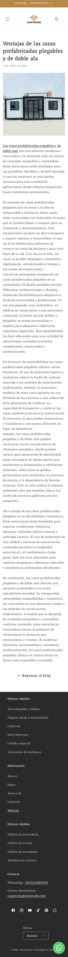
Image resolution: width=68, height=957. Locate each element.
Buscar (12, 776)
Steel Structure (18, 734)
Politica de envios (20, 843)
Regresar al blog (36, 676)
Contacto (14, 801)
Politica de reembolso (23, 851)
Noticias (13, 810)
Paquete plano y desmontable (28, 717)
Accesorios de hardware (24, 752)
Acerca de (15, 793)
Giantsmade (26, 950)
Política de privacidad (23, 834)
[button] (7, 19)
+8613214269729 (36, 882)
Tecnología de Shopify (46, 950)
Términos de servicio (22, 860)
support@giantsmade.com (27, 896)
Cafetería (14, 726)
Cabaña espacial (19, 743)
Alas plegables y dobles (24, 709)
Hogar (12, 784)
